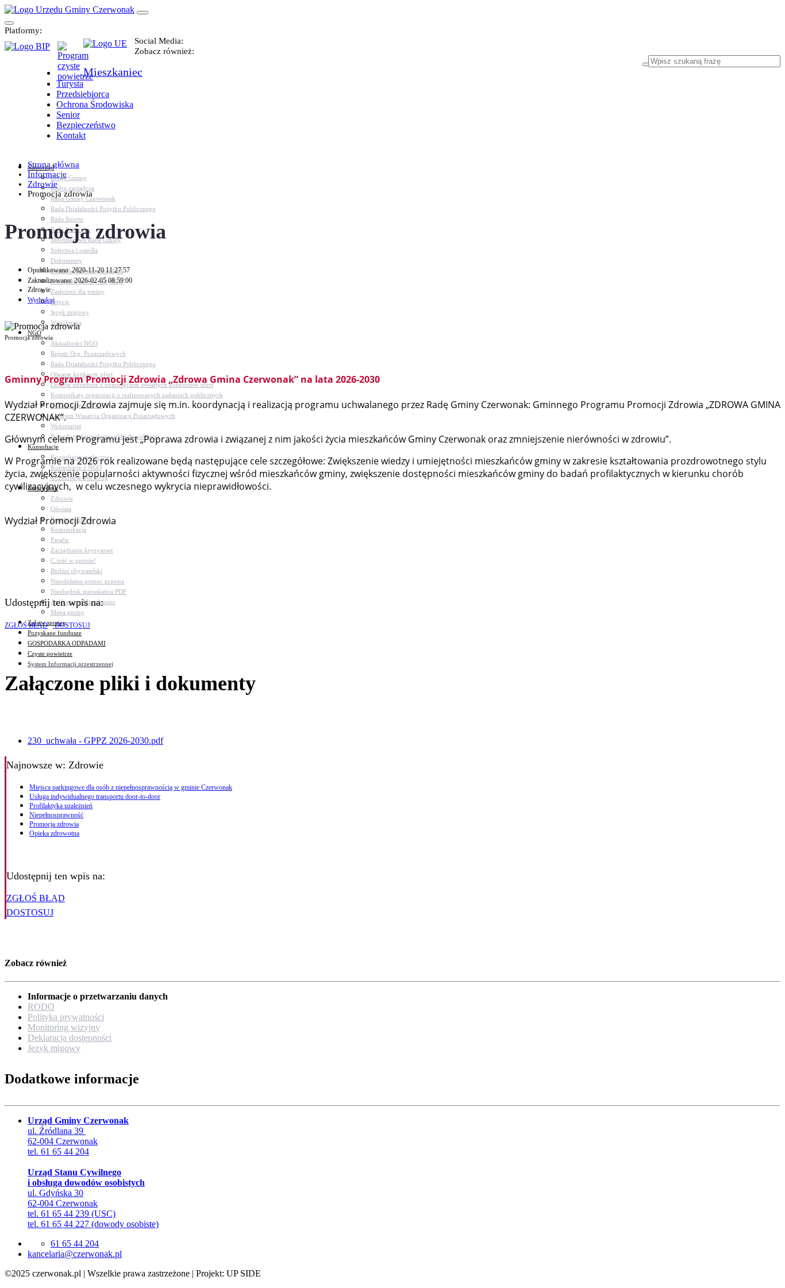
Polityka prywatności (66, 1017)
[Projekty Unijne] (108, 50)
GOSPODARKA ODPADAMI (67, 643)
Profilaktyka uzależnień (61, 806)
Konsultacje (43, 446)
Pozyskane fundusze (55, 632)
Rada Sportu (67, 219)
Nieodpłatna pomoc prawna (87, 581)
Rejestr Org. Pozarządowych (88, 353)
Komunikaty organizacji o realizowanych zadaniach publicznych (137, 394)
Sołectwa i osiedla (74, 250)
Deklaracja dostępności (69, 1038)
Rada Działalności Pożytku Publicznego (103, 208)
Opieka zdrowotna (54, 833)
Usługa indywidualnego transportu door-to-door (94, 797)
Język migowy (70, 312)
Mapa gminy (67, 612)
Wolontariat (66, 425)
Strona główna (53, 164)
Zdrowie (62, 498)
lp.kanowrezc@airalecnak (75, 1254)
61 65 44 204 (75, 1243)
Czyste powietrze (50, 653)
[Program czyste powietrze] (70, 53)
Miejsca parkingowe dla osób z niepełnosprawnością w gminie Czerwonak (130, 787)
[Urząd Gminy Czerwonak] (69, 9)
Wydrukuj (41, 300)
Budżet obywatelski (76, 570)
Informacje (47, 174)
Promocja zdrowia (54, 824)
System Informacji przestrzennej (70, 663)
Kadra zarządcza (72, 187)
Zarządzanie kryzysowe (82, 550)
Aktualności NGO (74, 343)
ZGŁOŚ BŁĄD (26, 625)
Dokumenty (66, 260)
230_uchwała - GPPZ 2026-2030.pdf (95, 740)
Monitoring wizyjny (64, 1027)
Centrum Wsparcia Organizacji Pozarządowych (113, 415)
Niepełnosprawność (56, 815)
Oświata (61, 508)
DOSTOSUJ (71, 625)
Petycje (60, 301)
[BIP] (31, 50)
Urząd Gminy (69, 177)
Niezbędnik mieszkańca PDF (88, 591)
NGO (34, 332)
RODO (41, 1007)
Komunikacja (68, 529)
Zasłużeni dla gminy (78, 291)
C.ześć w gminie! (73, 560)
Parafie (60, 539)
